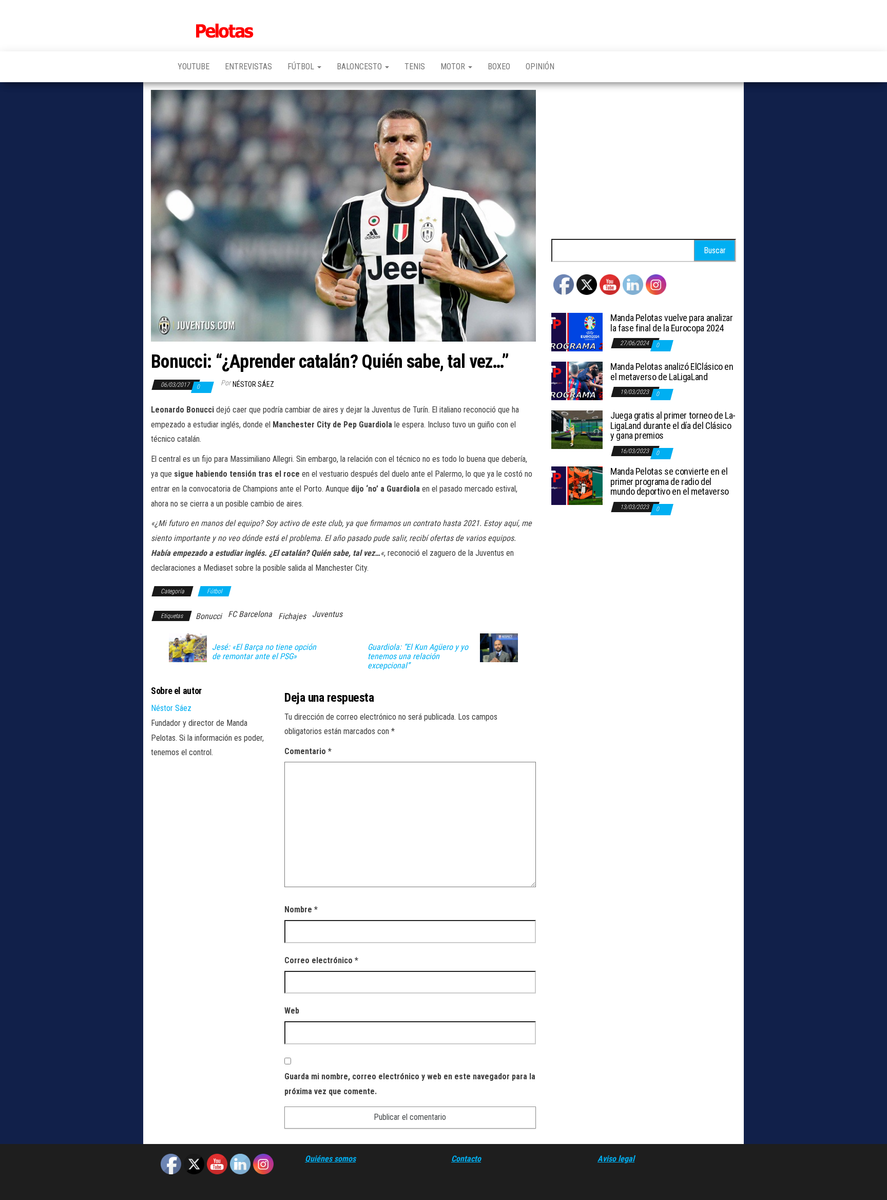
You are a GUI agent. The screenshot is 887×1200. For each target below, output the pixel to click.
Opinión (540, 66)
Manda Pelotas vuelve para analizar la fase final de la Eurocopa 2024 (671, 322)
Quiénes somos (330, 1159)
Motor (453, 66)
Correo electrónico (321, 960)
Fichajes (292, 616)
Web (291, 1011)
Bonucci (209, 616)
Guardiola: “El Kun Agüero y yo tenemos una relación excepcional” (418, 656)
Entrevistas (248, 66)
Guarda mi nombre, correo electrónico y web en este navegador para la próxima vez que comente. (409, 1084)
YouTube (193, 66)
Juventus (327, 614)
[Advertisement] (643, 162)
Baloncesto (360, 66)
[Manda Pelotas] (156, 66)
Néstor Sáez (253, 384)
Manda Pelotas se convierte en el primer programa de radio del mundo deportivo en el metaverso (669, 481)
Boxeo (499, 66)
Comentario (308, 751)
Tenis (414, 66)
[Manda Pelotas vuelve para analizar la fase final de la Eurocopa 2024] (577, 331)
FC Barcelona (250, 614)
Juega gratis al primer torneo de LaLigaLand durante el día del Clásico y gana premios (673, 425)
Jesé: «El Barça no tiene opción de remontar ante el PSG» (264, 652)
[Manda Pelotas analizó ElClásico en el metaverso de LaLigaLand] (577, 380)
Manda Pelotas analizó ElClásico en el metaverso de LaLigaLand (672, 371)
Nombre (301, 909)
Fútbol (301, 66)
